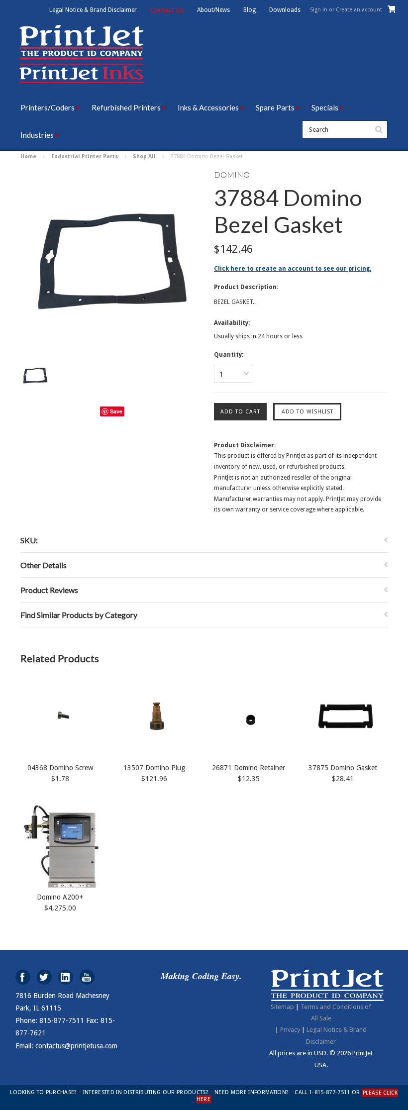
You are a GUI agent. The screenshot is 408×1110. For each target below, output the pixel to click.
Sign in (318, 9)
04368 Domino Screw (60, 768)
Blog (249, 9)
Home (28, 156)
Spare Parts (275, 107)
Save (116, 411)
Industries (37, 134)
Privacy (290, 1029)
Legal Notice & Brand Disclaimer (93, 9)
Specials (324, 107)
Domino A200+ (60, 897)
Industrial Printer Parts (84, 156)
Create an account (359, 9)
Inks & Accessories (208, 107)
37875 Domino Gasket (342, 768)
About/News (213, 9)
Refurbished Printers (126, 107)
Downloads (285, 9)
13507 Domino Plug (154, 768)
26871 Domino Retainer (248, 768)
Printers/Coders (47, 107)
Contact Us (167, 10)
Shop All (144, 156)
